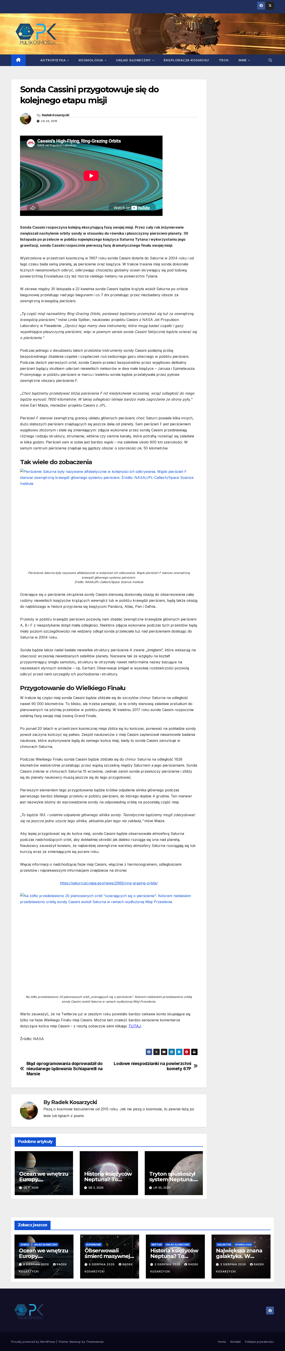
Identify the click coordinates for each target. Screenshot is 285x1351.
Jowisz (25, 1244)
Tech (224, 60)
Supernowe (93, 1244)
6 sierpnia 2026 (36, 1264)
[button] (270, 60)
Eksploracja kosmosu (186, 60)
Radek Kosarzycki (55, 115)
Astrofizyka (53, 60)
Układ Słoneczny (134, 60)
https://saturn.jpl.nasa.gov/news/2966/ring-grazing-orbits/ (109, 883)
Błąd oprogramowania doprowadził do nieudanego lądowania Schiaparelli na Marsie (64, 1068)
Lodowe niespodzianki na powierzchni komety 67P (152, 1066)
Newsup (75, 1341)
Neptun (157, 1244)
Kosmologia (91, 60)
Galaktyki (224, 1244)
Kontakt (235, 1341)
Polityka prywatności (259, 1341)
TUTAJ (134, 1026)
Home (222, 1341)
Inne (243, 60)
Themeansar (95, 1341)
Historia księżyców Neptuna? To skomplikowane (108, 1179)
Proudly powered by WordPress (33, 1341)
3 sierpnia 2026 (168, 1264)
